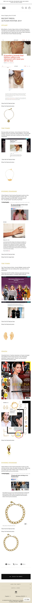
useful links (15, 588)
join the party (16, 584)
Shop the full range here (7, 257)
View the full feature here (8, 103)
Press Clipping (5, 15)
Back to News (17, 576)
